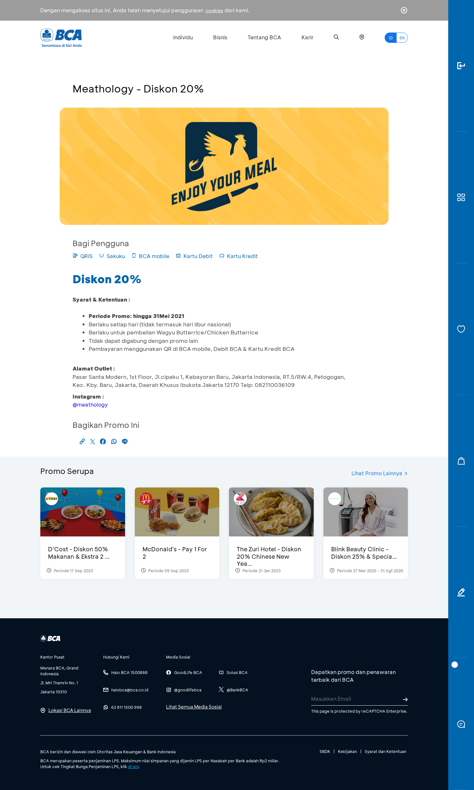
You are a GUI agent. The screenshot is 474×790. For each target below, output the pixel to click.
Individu (183, 37)
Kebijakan (347, 751)
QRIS (86, 256)
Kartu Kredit (242, 256)
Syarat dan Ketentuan (385, 751)
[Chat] (461, 724)
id (391, 37)
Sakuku (116, 256)
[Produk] (461, 198)
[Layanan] (461, 329)
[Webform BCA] (461, 593)
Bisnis (220, 37)
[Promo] (461, 461)
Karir (307, 37)
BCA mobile (154, 256)
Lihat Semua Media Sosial (194, 707)
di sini (133, 766)
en (402, 37)
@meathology (90, 404)
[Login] (461, 66)
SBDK (325, 751)
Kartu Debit (198, 256)
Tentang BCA (264, 37)
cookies (214, 10)
